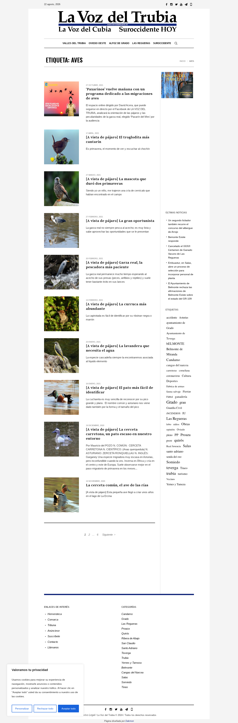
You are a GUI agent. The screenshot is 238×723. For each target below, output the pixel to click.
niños (176, 424)
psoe (169, 440)
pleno (169, 435)
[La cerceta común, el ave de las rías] (61, 494)
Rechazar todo (45, 708)
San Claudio (128, 643)
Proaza (185, 434)
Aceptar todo (69, 708)
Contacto (53, 641)
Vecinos (170, 479)
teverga (172, 467)
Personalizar (22, 708)
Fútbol (169, 396)
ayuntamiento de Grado (175, 325)
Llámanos (53, 647)
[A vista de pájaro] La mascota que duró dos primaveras (116, 181)
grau (182, 402)
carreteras (171, 370)
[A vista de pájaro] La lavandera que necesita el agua (117, 348)
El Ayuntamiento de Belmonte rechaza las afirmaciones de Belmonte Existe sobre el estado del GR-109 (180, 291)
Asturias (183, 317)
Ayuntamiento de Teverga (175, 335)
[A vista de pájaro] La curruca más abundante (116, 306)
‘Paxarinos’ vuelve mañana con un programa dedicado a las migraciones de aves (119, 94)
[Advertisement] (99, 561)
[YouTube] (181, 4)
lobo (168, 424)
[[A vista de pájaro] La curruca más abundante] (61, 313)
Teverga (126, 652)
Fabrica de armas (175, 386)
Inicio (183, 61)
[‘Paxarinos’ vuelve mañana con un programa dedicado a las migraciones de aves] (61, 98)
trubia (171, 473)
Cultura (186, 376)
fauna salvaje (173, 391)
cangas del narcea (177, 365)
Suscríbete (54, 636)
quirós (179, 440)
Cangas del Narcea (132, 672)
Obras (185, 424)
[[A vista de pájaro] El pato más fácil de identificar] (61, 397)
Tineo (183, 468)
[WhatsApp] (191, 4)
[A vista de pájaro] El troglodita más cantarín (117, 139)
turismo (182, 473)
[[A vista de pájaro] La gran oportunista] (61, 230)
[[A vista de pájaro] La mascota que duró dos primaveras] (61, 188)
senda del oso (173, 457)
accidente (171, 317)
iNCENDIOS (173, 413)
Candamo (173, 359)
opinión (170, 429)
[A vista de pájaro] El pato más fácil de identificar (119, 390)
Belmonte (126, 667)
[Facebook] (166, 4)
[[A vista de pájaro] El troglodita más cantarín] (61, 146)
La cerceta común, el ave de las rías (117, 485)
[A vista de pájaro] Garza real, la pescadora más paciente (114, 264)
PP (176, 435)
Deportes (172, 381)
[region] (45, 690)
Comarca (53, 619)
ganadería (181, 397)
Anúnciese (54, 630)
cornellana (184, 370)
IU (184, 413)
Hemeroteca (55, 613)
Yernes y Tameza (175, 484)
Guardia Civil (174, 408)
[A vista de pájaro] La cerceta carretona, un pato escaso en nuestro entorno (119, 434)
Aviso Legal (88, 714)
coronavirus (173, 376)
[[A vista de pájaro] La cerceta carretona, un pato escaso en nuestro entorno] (61, 439)
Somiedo (173, 461)
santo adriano (174, 451)
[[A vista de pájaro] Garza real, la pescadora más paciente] (61, 272)
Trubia (124, 657)
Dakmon (129, 721)
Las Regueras (176, 418)
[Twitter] (176, 4)
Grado (171, 401)
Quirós (125, 633)
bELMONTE (175, 343)
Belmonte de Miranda (174, 351)
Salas (187, 445)
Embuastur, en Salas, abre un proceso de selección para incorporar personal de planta (180, 270)
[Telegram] (186, 4)
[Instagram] (171, 4)
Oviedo (181, 429)
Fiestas (187, 391)
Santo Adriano (129, 648)
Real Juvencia (173, 446)
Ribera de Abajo (130, 638)
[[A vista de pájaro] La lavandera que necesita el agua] (61, 355)
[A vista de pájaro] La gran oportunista (120, 221)
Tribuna (52, 625)
